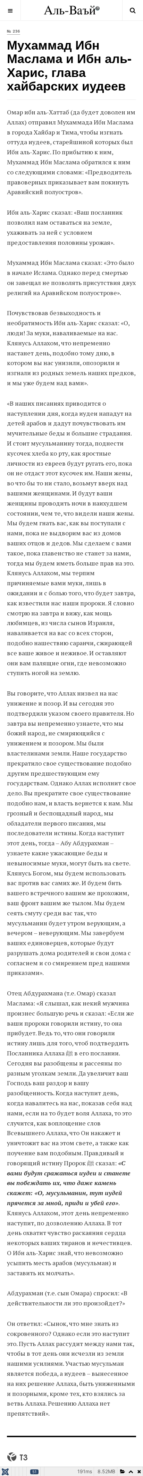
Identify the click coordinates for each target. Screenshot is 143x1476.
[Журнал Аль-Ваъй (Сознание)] (72, 10)
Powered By (17, 1457)
